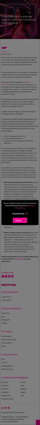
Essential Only (18, 213)
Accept (18, 220)
